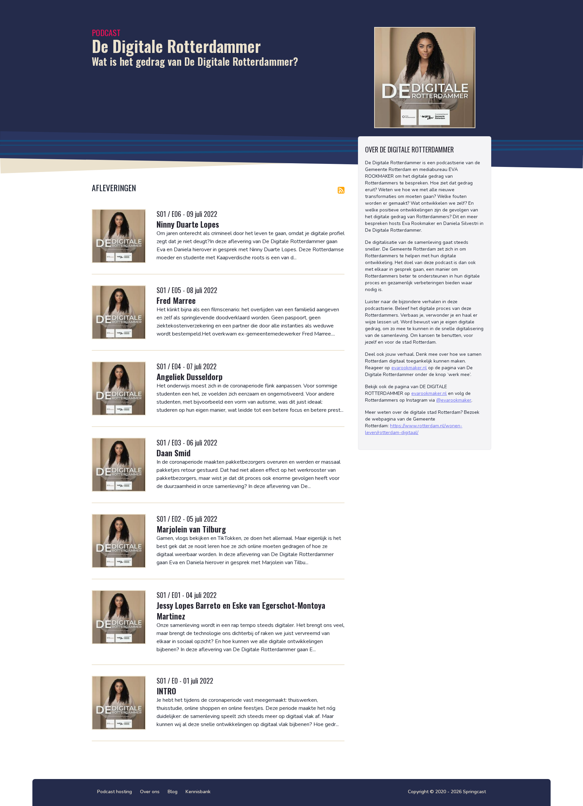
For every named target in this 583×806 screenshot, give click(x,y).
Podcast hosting (114, 791)
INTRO (166, 691)
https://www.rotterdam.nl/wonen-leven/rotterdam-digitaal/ (413, 429)
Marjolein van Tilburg (191, 529)
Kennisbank (198, 791)
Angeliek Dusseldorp (190, 376)
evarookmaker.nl (409, 368)
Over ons (150, 791)
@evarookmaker (453, 400)
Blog (172, 791)
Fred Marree (176, 300)
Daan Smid (174, 453)
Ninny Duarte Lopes (188, 224)
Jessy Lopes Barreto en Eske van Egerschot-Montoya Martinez (241, 610)
